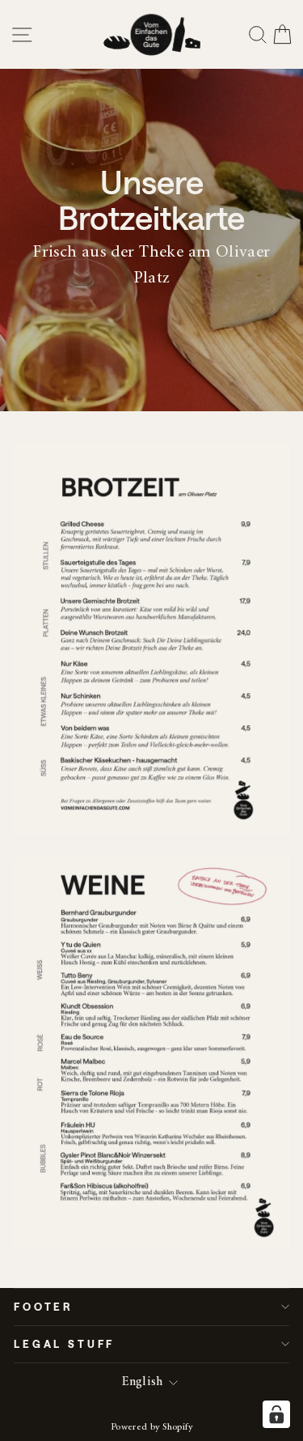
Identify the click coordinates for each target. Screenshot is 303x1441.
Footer (43, 1306)
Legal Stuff (64, 1343)
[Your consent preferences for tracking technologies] (276, 1414)
